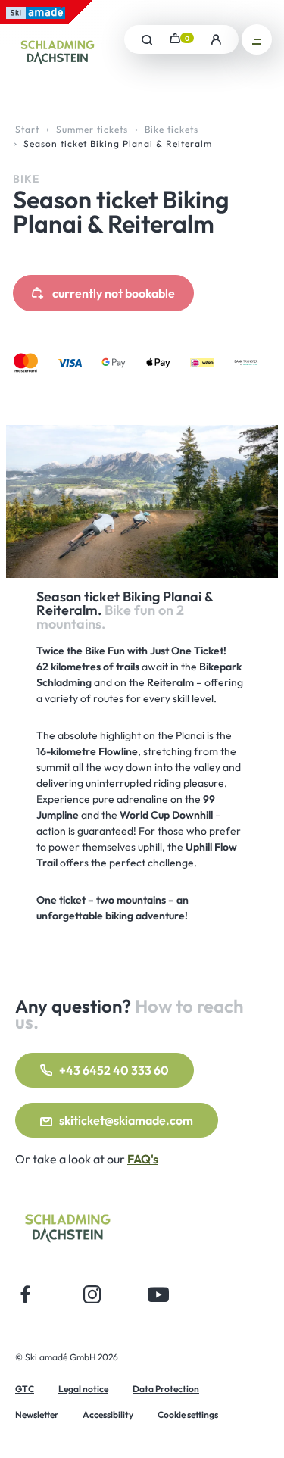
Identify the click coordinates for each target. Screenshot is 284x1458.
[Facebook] (25, 1294)
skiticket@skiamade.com (126, 1120)
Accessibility (108, 1414)
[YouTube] (159, 1294)
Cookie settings (188, 1414)
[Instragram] (92, 1294)
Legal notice (83, 1388)
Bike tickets (171, 129)
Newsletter (36, 1414)
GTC (24, 1388)
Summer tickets (92, 129)
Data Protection (166, 1388)
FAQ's (142, 1158)
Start (27, 129)
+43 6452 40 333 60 (114, 1070)
